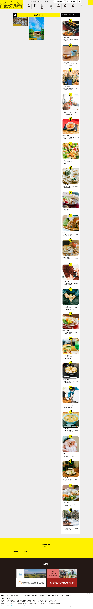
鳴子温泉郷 (29, 600)
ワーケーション (60, 595)
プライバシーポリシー (15, 605)
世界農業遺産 (24, 601)
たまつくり (19, 600)
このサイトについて (5, 605)
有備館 (33, 600)
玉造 (15, 600)
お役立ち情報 (59, 1)
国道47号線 (27, 603)
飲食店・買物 (51, 595)
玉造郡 (24, 600)
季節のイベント (48, 601)
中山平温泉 (13, 601)
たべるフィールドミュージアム (33, 601)
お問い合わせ (29, 605)
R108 (40, 603)
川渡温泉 (58, 600)
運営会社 (23, 605)
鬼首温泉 (8, 601)
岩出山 (54, 600)
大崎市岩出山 (3, 600)
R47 (38, 603)
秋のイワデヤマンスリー (16, 595)
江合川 (44, 603)
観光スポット (43, 595)
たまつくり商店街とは (71, 1)
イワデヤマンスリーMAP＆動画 (30, 595)
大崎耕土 (18, 601)
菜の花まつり (46, 600)
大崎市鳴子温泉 (10, 600)
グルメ (8, 603)
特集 (7, 595)
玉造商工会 (58, 603)
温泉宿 (2, 595)
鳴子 (51, 600)
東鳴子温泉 (3, 601)
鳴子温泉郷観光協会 (50, 603)
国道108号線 (33, 603)
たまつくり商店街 (39, 600)
